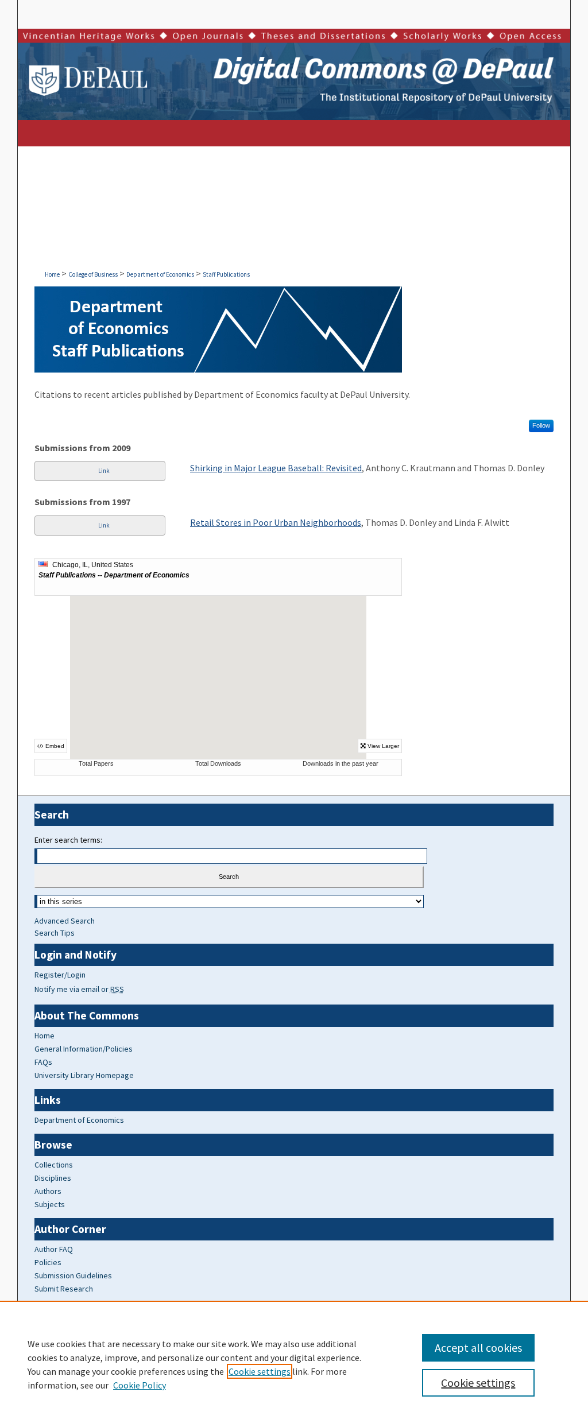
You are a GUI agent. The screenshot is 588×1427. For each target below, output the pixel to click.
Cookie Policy (139, 1385)
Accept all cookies (478, 1347)
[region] (294, 1364)
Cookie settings (260, 1371)
